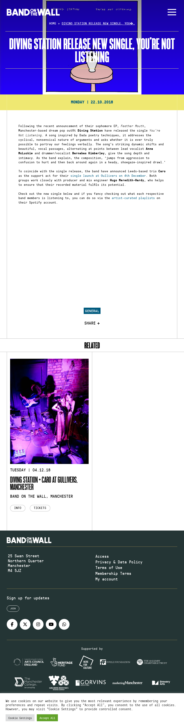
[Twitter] (25, 624)
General (92, 310)
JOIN (13, 608)
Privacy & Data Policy (118, 561)
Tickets (40, 508)
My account (106, 579)
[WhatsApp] (64, 624)
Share (90, 323)
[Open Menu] (171, 12)
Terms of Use (108, 567)
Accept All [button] (47, 718)
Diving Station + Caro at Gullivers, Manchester (43, 483)
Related (92, 345)
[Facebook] (12, 624)
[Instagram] (38, 624)
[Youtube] (51, 624)
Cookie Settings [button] (20, 718)
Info (17, 508)
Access (102, 556)
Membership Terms (113, 573)
